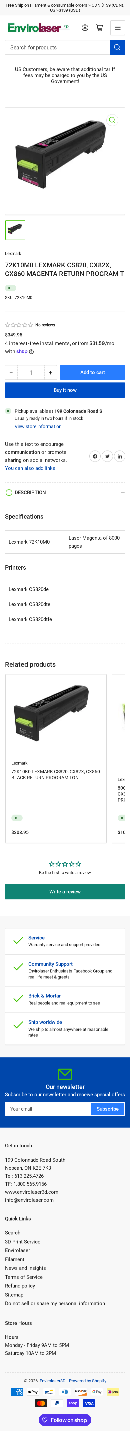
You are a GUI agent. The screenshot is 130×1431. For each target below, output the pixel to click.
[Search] (117, 47)
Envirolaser (17, 1250)
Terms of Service (24, 1277)
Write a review (65, 892)
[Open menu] (117, 27)
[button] (19, 325)
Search (12, 1233)
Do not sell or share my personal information (55, 1304)
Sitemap (14, 1295)
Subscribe (108, 1109)
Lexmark (13, 253)
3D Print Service (22, 1242)
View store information (38, 426)
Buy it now (65, 390)
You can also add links (30, 468)
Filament (14, 1259)
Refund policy (20, 1286)
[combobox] (65, 47)
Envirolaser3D (53, 1380)
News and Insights (25, 1268)
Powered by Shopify (87, 1380)
